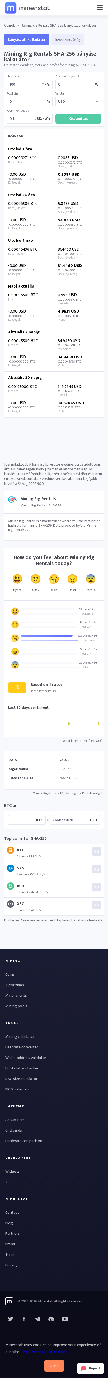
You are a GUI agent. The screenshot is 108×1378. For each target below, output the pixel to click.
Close (54, 1365)
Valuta (59, 93)
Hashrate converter (21, 1047)
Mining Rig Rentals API (48, 793)
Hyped (17, 589)
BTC (39, 820)
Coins (10, 974)
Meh (54, 589)
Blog (9, 1223)
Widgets (12, 1171)
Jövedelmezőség (67, 40)
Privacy (11, 1265)
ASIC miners (15, 1120)
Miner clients (16, 995)
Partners (12, 1233)
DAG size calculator (21, 1078)
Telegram (38, 1319)
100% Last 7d (88, 641)
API (7, 1182)
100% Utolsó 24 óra (87, 636)
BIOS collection (17, 1089)
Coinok (9, 25)
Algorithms (14, 985)
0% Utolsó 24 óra (88, 609)
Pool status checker (22, 1068)
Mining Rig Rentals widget (84, 793)
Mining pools (16, 1006)
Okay (35, 589)
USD (93, 820)
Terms (10, 1254)
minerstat (27, 8)
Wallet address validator (25, 1057)
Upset (72, 589)
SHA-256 (65, 769)
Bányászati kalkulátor (27, 40)
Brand (10, 1244)
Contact (12, 1212)
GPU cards (13, 1130)
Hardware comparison (23, 1141)
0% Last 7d (87, 614)
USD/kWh (42, 119)
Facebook (24, 1319)
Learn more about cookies (44, 1352)
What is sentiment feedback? (82, 740)
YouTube (51, 1319)
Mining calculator (20, 1036)
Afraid (91, 589)
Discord (65, 1319)
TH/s (46, 84)
